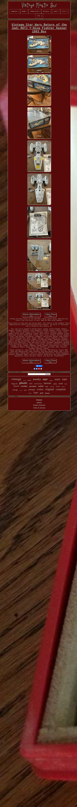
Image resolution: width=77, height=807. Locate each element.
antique (31, 389)
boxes (30, 393)
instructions (38, 384)
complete (61, 389)
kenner (47, 383)
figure (14, 384)
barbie (58, 386)
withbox (51, 380)
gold (41, 393)
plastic (23, 383)
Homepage (39, 400)
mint (25, 390)
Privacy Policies (39, 405)
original (49, 389)
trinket (40, 389)
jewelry (37, 379)
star (45, 379)
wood (61, 384)
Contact (39, 402)
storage (15, 390)
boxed (16, 386)
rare (64, 379)
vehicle (52, 386)
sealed (40, 386)
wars (57, 379)
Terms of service (39, 407)
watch (21, 390)
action (55, 384)
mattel (24, 380)
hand (46, 386)
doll (30, 383)
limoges (47, 393)
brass (66, 384)
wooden (24, 386)
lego (36, 392)
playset (63, 386)
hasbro (29, 380)
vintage (16, 379)
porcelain (32, 386)
